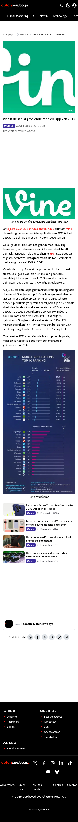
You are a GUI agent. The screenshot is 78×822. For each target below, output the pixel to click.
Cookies (58, 785)
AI (34, 16)
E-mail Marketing (17, 16)
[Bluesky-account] (57, 772)
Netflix (44, 16)
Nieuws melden (37, 787)
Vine (69, 229)
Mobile (8, 126)
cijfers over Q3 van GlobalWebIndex (30, 229)
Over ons (22, 787)
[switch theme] (68, 5)
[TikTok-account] (70, 763)
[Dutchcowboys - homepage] (15, 5)
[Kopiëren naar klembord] (59, 637)
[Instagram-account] (52, 763)
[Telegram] (52, 637)
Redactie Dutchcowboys (19, 131)
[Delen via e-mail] (66, 637)
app (52, 253)
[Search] (62, 5)
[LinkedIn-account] (61, 763)
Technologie (60, 16)
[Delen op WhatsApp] (30, 637)
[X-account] (35, 763)
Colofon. (72, 785)
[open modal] (74, 5)
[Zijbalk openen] (2, 16)
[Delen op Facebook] (37, 637)
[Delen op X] (45, 637)
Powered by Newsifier (39, 809)
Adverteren (7, 785)
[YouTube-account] (48, 772)
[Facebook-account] (44, 763)
